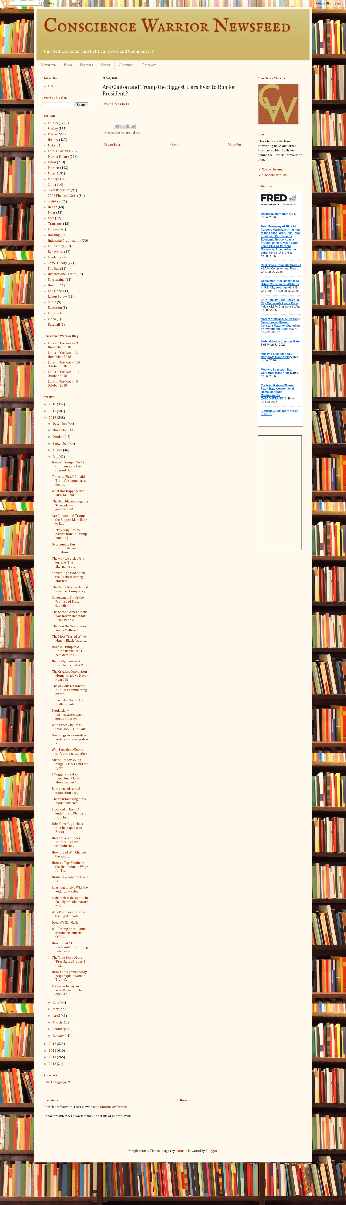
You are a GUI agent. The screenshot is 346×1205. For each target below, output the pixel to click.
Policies (86, 65)
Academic (55, 257)
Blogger (211, 1151)
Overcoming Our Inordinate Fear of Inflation (67, 548)
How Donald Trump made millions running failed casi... (70, 947)
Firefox (121, 1107)
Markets (54, 168)
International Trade (62, 274)
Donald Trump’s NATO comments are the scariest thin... (68, 466)
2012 (53, 1064)
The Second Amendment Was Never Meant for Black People (69, 616)
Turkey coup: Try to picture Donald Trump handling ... (69, 534)
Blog (68, 65)
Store (106, 65)
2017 (53, 411)
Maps (52, 212)
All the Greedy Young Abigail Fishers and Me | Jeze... (70, 764)
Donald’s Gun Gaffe (65, 922)
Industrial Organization (64, 240)
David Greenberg (115, 104)
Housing (54, 235)
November (60, 430)
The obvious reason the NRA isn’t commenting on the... (69, 690)
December (60, 423)
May (56, 1009)
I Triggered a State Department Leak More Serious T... (66, 778)
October (58, 437)
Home (173, 144)
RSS (50, 86)
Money (53, 179)
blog (261, 159)
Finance (53, 229)
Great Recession (59, 190)
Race (51, 218)
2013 (53, 1057)
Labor (52, 162)
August (58, 450)
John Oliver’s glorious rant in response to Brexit (67, 828)
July (56, 456)
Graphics (126, 65)
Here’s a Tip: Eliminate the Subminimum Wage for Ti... (70, 867)
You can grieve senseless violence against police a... (70, 739)
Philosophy (56, 246)
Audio (52, 302)
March (58, 1022)
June (56, 1002)
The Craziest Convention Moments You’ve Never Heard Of (70, 675)
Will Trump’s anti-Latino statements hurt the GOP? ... (69, 933)
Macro (52, 134)
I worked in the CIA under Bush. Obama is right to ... (69, 813)
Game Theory (57, 263)
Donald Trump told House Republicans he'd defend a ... (67, 651)
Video (52, 319)
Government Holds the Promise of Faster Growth (68, 601)
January (58, 1035)
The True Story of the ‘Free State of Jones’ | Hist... (68, 961)
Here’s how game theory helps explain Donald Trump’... (69, 976)
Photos (53, 313)
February (59, 1029)
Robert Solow (57, 296)
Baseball (54, 324)
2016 (53, 417)
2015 (53, 1044)
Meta (51, 145)
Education (55, 307)
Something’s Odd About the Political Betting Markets (68, 577)
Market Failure (58, 156)
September (61, 443)
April (57, 1015)
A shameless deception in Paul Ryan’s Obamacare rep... (70, 902)
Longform (55, 291)
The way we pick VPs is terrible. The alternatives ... (68, 562)
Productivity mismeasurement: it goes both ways (67, 714)
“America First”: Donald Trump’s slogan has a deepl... (69, 480)
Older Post (235, 144)
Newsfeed (48, 65)
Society (53, 128)
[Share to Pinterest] (133, 126)
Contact (148, 65)
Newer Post (112, 144)
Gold (51, 184)
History (125, 132)
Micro (52, 173)
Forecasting (56, 279)
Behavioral (56, 251)
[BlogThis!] (119, 126)
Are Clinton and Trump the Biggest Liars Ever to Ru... (69, 519)
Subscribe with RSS (275, 175)
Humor (53, 285)
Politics (135, 132)
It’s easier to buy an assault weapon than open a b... (68, 990)
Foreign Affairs (59, 151)
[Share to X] (124, 126)
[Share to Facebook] (128, 126)
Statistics (54, 201)
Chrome (106, 1107)
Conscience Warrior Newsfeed (167, 26)
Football (54, 268)
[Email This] (115, 126)
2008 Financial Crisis (63, 196)
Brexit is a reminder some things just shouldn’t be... (66, 842)
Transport (55, 223)
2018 (53, 404)
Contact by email (273, 169)
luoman (181, 1151)
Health (52, 207)
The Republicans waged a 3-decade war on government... (70, 505)
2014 (53, 1050)
